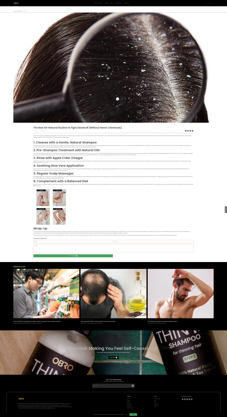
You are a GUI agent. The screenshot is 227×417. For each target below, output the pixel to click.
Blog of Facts (19, 11)
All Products (119, 3)
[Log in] (209, 3)
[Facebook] (186, 131)
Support (129, 396)
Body (106, 3)
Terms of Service (130, 407)
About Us (127, 3)
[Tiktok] (189, 399)
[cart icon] (212, 3)
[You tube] (191, 399)
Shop (155, 396)
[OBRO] (16, 3)
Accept (133, 414)
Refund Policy (129, 404)
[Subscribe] (133, 386)
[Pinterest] (190, 131)
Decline (127, 414)
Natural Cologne (98, 3)
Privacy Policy (129, 406)
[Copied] (192, 131)
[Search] (206, 3)
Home (14, 11)
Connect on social (186, 396)
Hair (112, 3)
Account (128, 398)
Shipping (128, 400)
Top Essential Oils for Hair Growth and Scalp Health (98, 321)
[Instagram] (187, 399)
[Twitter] (188, 131)
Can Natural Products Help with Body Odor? (162, 321)
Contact (128, 402)
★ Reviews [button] (225, 209)
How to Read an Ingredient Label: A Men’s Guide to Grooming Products (37, 321)
